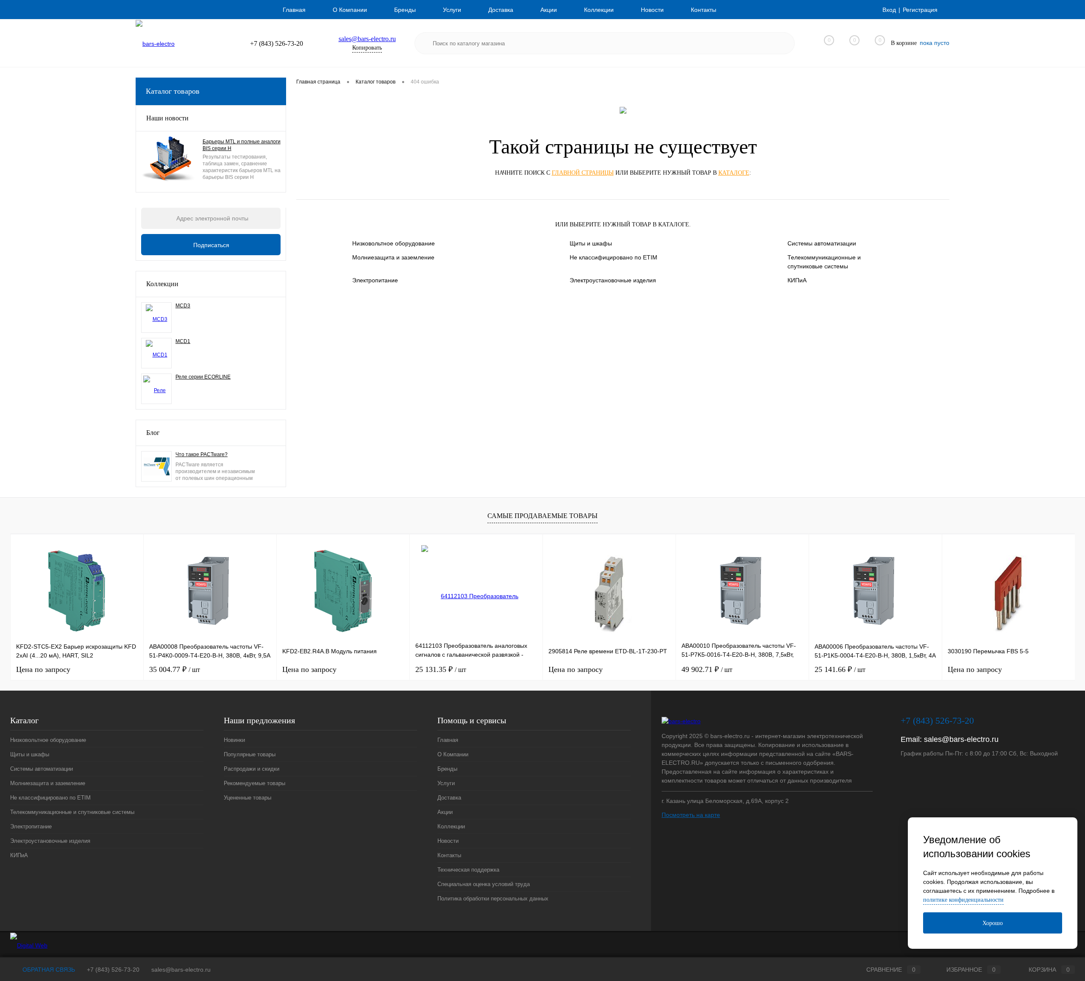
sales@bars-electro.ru (367, 38)
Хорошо (992, 923)
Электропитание (375, 280)
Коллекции (599, 9)
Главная (294, 9)
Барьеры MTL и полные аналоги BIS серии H (242, 145)
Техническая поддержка (468, 870)
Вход (889, 9)
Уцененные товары (247, 797)
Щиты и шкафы (591, 243)
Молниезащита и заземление (393, 257)
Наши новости (167, 118)
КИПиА (797, 280)
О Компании (350, 9)
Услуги (452, 9)
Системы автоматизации (821, 243)
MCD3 (182, 306)
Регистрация (920, 9)
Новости (652, 9)
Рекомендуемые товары (254, 783)
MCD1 (182, 341)
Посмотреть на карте (691, 814)
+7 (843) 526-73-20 (113, 969)
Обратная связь (48, 969)
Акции (548, 9)
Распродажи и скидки (251, 769)
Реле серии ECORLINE (203, 377)
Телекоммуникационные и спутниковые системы (824, 262)
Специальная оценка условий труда (483, 884)
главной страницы (583, 173)
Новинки (234, 740)
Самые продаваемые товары (542, 515)
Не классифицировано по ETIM (613, 257)
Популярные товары (249, 754)
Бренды (405, 9)
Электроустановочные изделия (613, 280)
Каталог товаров (173, 91)
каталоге (733, 173)
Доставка (500, 9)
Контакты (703, 9)
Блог (153, 432)
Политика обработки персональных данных (492, 898)
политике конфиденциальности (963, 900)
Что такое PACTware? (201, 454)
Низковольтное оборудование (393, 243)
